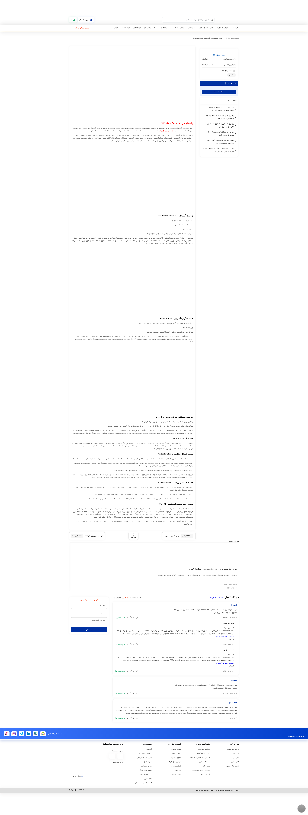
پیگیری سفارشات (204, 749)
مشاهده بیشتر (219, 92)
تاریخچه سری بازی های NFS (89, 535)
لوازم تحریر (137, 27)
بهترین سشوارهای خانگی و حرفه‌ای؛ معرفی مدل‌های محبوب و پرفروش (218, 150)
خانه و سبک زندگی (164, 27)
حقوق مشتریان (175, 757)
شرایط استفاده (175, 749)
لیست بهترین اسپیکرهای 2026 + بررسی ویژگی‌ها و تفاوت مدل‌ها (220, 142)
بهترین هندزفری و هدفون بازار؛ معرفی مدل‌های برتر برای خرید (220, 125)
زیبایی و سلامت (179, 27)
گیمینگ (235, 27)
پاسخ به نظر (121, 618)
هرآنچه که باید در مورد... (177, 535)
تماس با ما (206, 766)
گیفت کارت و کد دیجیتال (122, 27)
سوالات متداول (204, 762)
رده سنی (178, 770)
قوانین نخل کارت (175, 762)
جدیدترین (125, 597)
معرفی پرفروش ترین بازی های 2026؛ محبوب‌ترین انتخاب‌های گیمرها (221, 109)
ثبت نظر (89, 630)
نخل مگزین (235, 762)
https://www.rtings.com (225, 636)
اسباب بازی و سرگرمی (206, 27)
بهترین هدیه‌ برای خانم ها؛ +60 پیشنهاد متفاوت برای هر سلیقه (219, 117)
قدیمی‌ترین (117, 597)
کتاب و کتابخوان (149, 27)
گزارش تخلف (205, 774)
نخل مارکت (235, 38)
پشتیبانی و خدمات (203, 744)
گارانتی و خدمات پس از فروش (199, 757)
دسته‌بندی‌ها (147, 744)
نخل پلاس (235, 753)
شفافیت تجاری (176, 766)
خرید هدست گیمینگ (166, 131)
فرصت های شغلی (232, 766)
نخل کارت (235, 757)
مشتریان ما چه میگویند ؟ (201, 770)
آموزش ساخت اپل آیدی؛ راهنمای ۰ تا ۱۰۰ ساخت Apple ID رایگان (219, 133)
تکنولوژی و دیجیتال (222, 27)
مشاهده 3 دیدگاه (215, 597)
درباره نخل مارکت (233, 749)
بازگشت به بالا (76, 776)
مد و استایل (191, 27)
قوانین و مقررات (174, 744)
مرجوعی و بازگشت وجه (202, 753)
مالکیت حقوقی (175, 774)
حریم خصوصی (176, 753)
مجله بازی (228, 38)
